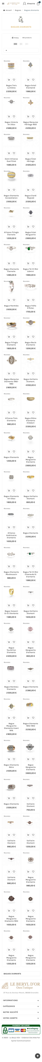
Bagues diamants (12, 974)
